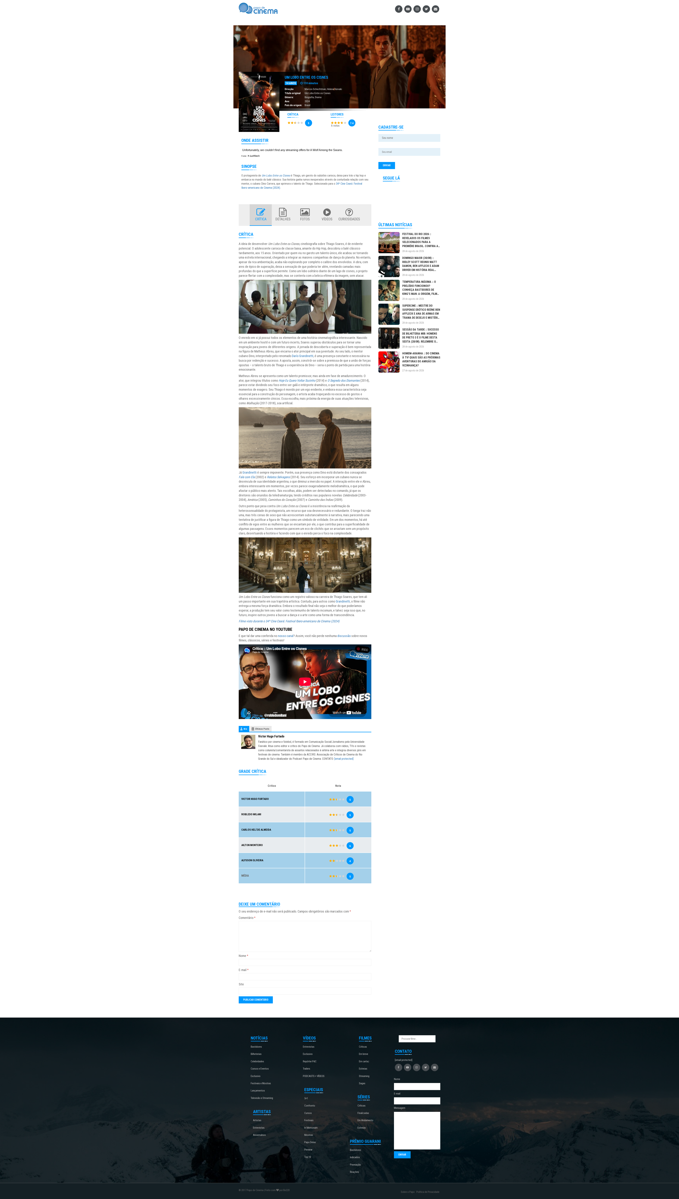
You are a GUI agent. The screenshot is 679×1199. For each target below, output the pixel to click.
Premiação (355, 1164)
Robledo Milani (251, 814)
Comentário (247, 918)
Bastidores (256, 1046)
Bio (245, 729)
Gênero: (289, 97)
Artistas (257, 1120)
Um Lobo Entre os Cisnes (306, 77)
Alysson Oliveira (252, 860)
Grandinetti (249, 472)
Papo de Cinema (255, 1190)
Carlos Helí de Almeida (256, 829)
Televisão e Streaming (262, 1098)
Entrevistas (259, 1127)
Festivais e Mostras (261, 1083)
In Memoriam (311, 1127)
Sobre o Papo (408, 1192)
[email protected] (343, 758)
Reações (354, 1172)
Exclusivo (255, 1076)
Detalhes (283, 219)
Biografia (309, 97)
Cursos (308, 1113)
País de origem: (293, 105)
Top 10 (307, 1157)
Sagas (362, 1083)
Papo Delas (310, 1142)
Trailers (306, 1068)
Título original (293, 93)
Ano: (287, 101)
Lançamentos (258, 1090)
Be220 (286, 1190)
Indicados (355, 1157)
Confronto (309, 1105)
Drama (318, 97)
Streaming (364, 1076)
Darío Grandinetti (302, 356)
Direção (289, 89)
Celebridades (257, 1061)
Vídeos (327, 219)
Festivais (309, 1120)
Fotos (305, 219)
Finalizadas (363, 1113)
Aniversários (259, 1135)
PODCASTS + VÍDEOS (313, 1076)
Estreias (363, 1068)
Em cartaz (364, 1061)
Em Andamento (365, 1120)
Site (241, 984)
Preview (308, 1149)
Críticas (363, 1046)
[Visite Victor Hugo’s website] (248, 741)
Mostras (308, 1135)
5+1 (306, 1098)
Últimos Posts (262, 729)
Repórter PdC (310, 1061)
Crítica (260, 219)
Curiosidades (349, 219)
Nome (243, 956)
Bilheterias (256, 1054)
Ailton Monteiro (252, 845)
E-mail (244, 970)
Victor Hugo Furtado (271, 736)
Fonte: (244, 156)
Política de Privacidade (427, 1192)
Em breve (363, 1054)
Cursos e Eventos (260, 1068)
